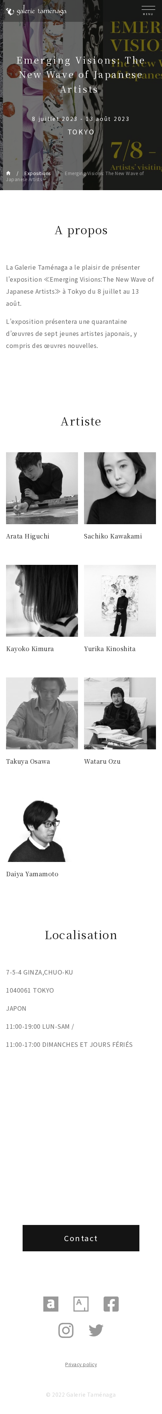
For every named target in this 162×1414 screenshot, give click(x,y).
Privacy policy (81, 1364)
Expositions (37, 173)
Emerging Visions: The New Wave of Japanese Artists (75, 176)
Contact (81, 1237)
